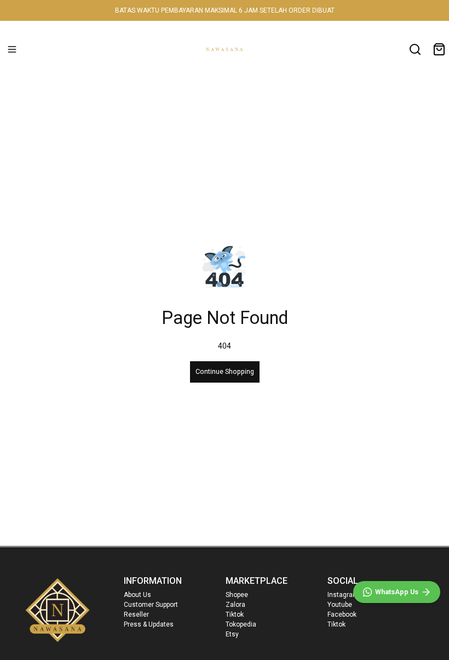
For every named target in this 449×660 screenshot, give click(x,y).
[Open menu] (12, 49)
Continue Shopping (224, 371)
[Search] (415, 49)
